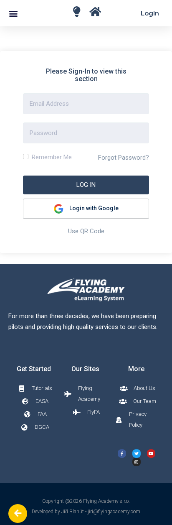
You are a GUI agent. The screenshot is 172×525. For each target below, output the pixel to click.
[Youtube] (151, 453)
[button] (13, 13)
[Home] (76, 11)
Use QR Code (86, 231)
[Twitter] (136, 453)
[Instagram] (136, 462)
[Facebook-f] (122, 453)
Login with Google (93, 208)
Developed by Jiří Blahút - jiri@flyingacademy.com (86, 512)
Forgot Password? (123, 157)
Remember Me (51, 157)
